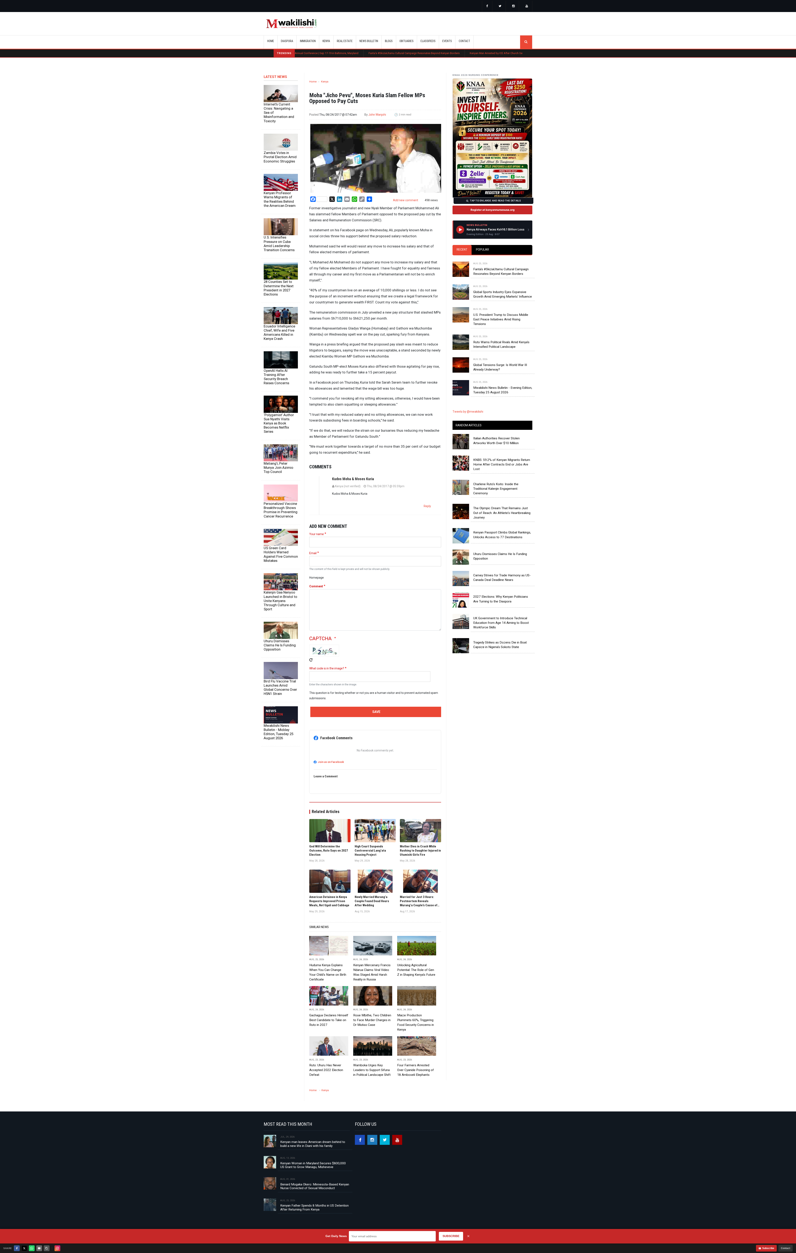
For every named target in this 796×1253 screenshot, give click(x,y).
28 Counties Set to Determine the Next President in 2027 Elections (279, 288)
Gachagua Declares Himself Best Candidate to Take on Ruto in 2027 (328, 1020)
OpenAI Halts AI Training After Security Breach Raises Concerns (276, 376)
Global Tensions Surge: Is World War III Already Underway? (500, 367)
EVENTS (447, 41)
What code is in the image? (326, 668)
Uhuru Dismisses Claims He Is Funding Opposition (280, 645)
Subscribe (768, 1248)
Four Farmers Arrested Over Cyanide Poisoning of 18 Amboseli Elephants (415, 1070)
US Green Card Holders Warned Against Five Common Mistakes (281, 554)
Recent (462, 249)
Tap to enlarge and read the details (495, 200)
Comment (316, 586)
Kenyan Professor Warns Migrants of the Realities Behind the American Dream (280, 199)
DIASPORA (287, 41)
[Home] (291, 24)
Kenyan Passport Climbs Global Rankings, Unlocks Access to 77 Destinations (502, 535)
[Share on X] (24, 1248)
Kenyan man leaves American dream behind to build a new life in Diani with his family (312, 1144)
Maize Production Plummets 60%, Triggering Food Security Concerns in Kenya (415, 1022)
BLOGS (389, 41)
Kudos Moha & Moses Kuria (353, 479)
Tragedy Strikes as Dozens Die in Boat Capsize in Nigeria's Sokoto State (500, 645)
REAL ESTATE (345, 41)
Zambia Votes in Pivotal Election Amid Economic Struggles (280, 157)
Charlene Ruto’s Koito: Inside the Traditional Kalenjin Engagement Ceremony (495, 488)
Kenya (324, 81)
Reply (427, 506)
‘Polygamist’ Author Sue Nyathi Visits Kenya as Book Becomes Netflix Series (279, 423)
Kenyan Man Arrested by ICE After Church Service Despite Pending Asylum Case (436, 53)
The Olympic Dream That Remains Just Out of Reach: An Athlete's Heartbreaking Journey (501, 512)
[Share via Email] (39, 1248)
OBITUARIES (406, 41)
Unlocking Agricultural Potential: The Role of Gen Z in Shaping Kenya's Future (416, 970)
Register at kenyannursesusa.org (492, 209)
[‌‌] (487, 6)
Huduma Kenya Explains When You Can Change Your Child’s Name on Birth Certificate (327, 972)
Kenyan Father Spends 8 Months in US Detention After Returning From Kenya (314, 1207)
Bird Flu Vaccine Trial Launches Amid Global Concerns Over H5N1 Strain (280, 687)
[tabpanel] (492, 324)
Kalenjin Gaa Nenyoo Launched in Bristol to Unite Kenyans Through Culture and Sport (280, 600)
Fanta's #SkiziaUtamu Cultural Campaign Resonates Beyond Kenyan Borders (333, 53)
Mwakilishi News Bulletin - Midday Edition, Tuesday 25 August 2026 (278, 731)
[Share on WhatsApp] (32, 1248)
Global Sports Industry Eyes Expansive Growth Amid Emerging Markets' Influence (502, 294)
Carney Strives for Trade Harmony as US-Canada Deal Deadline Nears (502, 577)
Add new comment (405, 200)
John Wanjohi (377, 114)
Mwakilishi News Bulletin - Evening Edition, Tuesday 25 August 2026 (502, 390)
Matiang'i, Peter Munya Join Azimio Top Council (278, 467)
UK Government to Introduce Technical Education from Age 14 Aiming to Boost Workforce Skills (501, 622)
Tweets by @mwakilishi (468, 411)
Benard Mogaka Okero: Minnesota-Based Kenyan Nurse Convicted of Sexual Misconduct (314, 1186)
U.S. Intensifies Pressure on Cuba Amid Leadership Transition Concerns (279, 243)
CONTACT (464, 41)
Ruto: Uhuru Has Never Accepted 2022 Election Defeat (326, 1070)
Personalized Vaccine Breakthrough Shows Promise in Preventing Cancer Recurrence (280, 510)
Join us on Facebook (331, 761)
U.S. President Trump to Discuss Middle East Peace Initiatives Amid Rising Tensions (500, 319)
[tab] (462, 250)
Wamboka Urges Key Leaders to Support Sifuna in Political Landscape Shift (372, 1070)
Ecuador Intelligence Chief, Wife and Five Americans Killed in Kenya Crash (279, 332)
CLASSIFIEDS (428, 41)
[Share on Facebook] (17, 1248)
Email (313, 553)
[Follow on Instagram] (57, 1248)
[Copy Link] (47, 1248)
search (526, 42)
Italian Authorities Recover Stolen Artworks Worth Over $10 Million (496, 440)
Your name (316, 534)
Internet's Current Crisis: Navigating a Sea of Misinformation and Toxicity (279, 112)
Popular (482, 249)
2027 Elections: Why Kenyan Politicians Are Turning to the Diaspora (500, 599)
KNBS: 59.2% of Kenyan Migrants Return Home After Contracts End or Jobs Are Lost (501, 464)
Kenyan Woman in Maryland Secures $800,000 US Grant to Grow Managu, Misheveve (313, 1165)
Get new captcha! (311, 660)
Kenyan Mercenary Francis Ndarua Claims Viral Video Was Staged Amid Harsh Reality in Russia (372, 972)
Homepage (316, 577)
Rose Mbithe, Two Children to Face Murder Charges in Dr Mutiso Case (372, 1020)
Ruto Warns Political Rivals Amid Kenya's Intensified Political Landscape (501, 344)
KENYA (326, 41)
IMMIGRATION (308, 41)
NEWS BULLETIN (368, 41)
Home (270, 41)
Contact (785, 1248)
